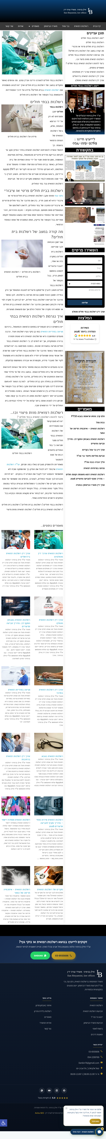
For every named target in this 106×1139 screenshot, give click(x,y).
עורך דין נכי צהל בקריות (93, 449)
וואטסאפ (38, 955)
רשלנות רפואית (81, 26)
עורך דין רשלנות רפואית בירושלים (88, 76)
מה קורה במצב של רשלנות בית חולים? (86, 50)
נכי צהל (65, 26)
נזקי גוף (59, 195)
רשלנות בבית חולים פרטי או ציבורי (88, 46)
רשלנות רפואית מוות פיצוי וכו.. (89, 59)
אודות (20, 26)
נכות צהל (100, 422)
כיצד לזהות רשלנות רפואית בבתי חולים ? (85, 63)
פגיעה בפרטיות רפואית (94, 468)
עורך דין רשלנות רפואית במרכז (51, 691)
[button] (3, 1123)
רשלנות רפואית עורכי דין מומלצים (88, 71)
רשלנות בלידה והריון (42, 1011)
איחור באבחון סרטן (43, 1005)
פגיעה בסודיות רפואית (52, 331)
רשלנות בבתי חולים (95, 42)
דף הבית (97, 26)
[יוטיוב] (49, 1090)
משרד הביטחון (50, 26)
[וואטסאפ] (42, 1090)
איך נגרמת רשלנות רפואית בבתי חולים (86, 55)
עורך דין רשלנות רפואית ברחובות (18, 757)
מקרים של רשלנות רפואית (50, 889)
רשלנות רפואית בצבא (52, 756)
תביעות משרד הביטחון (93, 1022)
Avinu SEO (39, 1113)
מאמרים (35, 26)
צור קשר (9, 26)
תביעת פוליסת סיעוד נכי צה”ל (91, 455)
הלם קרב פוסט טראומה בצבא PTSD (88, 416)
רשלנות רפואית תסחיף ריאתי (16, 819)
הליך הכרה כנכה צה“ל (94, 462)
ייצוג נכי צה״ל (97, 1016)
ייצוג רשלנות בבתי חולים (92, 38)
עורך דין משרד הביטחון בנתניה (90, 485)
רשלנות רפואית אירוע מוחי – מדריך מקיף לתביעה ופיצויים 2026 (49, 823)
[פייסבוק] (64, 1090)
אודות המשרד (45, 1022)
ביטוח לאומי (98, 1028)
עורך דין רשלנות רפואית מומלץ (89, 80)
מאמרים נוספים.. (96, 67)
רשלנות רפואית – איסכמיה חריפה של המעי (17, 891)
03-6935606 (61, 955)
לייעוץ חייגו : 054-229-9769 (85, 141)
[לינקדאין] (56, 1090)
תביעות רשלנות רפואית (93, 1011)
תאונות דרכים (97, 1034)
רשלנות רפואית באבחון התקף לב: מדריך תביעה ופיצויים (18, 623)
